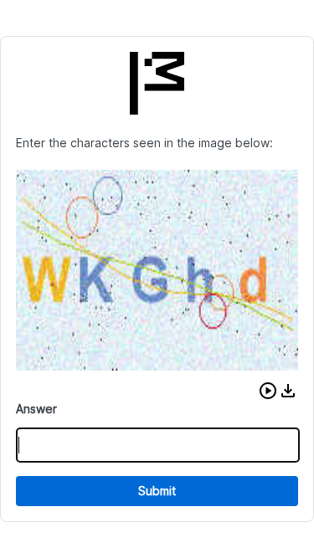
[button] (268, 391)
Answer (36, 409)
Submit (157, 491)
